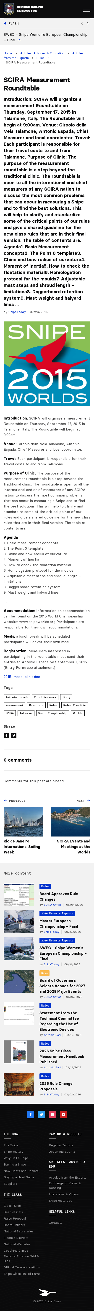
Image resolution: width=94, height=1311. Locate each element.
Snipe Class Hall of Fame (22, 1274)
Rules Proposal (15, 1218)
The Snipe (11, 1145)
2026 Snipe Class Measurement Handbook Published (61, 1056)
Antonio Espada (17, 697)
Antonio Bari (52, 1035)
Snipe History (14, 1151)
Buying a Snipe (15, 1164)
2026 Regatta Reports (57, 913)
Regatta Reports (61, 1145)
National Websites (17, 1244)
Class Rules (12, 1206)
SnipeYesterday (60, 1201)
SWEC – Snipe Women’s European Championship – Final (63, 953)
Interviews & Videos (64, 1194)
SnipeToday (17, 312)
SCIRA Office (52, 904)
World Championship (52, 713)
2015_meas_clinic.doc (22, 676)
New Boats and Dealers (21, 1171)
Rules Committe (74, 705)
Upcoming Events (62, 1151)
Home (8, 53)
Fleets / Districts (16, 1238)
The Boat (12, 1134)
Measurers (36, 705)
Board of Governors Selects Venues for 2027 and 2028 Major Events (62, 986)
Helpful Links (62, 1212)
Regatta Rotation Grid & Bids (21, 1258)
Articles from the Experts (67, 1177)
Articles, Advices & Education (42, 53)
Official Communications (22, 1267)
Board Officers (14, 1225)
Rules (40, 58)
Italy (66, 697)
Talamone (26, 713)
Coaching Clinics (16, 1250)
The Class (13, 1195)
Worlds (78, 713)
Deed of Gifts (13, 1212)
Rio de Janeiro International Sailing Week (22, 846)
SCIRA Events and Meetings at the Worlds (73, 846)
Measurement (14, 705)
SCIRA (10, 713)
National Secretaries (19, 1231)
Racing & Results (65, 1134)
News (44, 973)
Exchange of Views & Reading (65, 1185)
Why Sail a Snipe (16, 1158)
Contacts (55, 1222)
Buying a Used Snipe (19, 1177)
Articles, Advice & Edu (67, 1164)
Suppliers (10, 1184)
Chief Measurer (45, 697)
